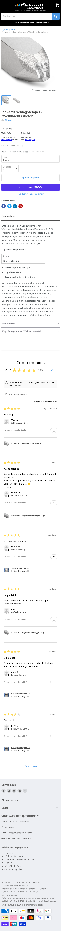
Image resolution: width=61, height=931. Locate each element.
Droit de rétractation (48, 901)
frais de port (6, 140)
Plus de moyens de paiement (30, 194)
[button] (30, 216)
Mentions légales (9, 895)
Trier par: (36, 401)
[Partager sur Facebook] (3, 206)
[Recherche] (56, 16)
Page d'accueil (9, 30)
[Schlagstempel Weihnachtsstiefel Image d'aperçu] (6, 100)
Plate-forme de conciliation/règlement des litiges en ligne (27, 898)
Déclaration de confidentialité (14, 885)
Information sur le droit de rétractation (19, 889)
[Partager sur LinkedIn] (15, 206)
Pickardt (9, 120)
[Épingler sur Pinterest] (20, 206)
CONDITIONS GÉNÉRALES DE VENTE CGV (20, 892)
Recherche (6, 882)
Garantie (44, 889)
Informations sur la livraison (27, 882)
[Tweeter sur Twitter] (9, 206)
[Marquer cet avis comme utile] (53, 430)
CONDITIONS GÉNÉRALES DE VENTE (18, 901)
